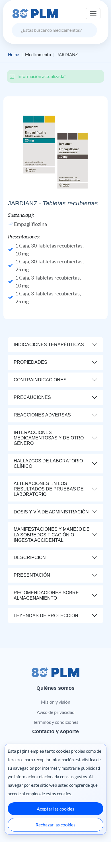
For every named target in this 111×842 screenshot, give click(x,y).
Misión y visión (55, 702)
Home (13, 54)
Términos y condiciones (55, 722)
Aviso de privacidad (56, 712)
